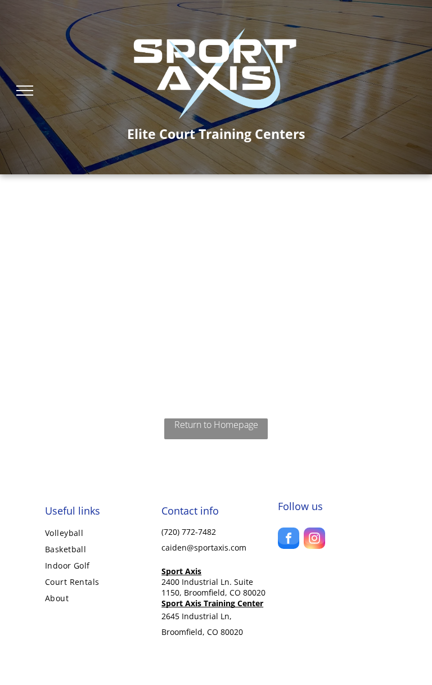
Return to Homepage (216, 424)
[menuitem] (99, 533)
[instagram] (314, 540)
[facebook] (288, 540)
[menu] (24, 90)
